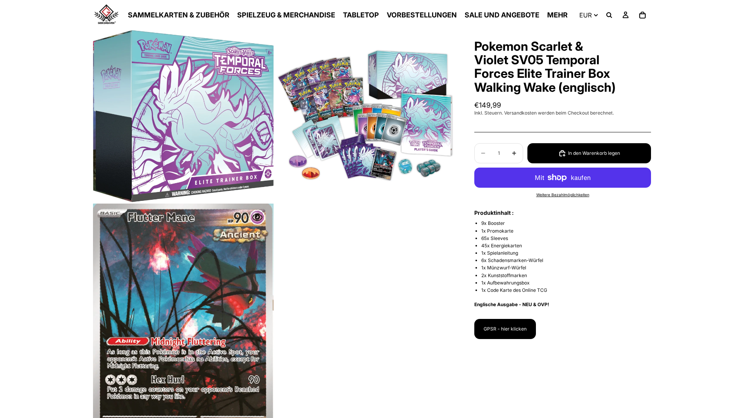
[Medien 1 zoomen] (183, 116)
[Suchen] (609, 15)
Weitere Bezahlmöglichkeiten (562, 194)
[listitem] (557, 15)
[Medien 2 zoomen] (365, 116)
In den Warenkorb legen (594, 153)
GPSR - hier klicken (505, 329)
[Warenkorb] (642, 15)
